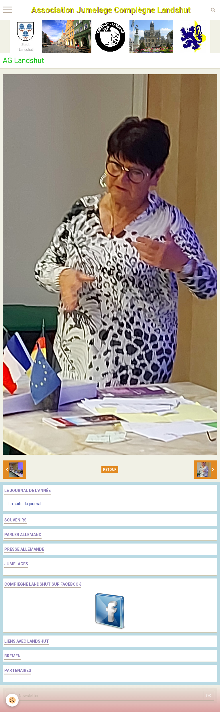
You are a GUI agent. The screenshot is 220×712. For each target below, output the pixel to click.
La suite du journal (25, 503)
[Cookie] (12, 700)
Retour (110, 470)
